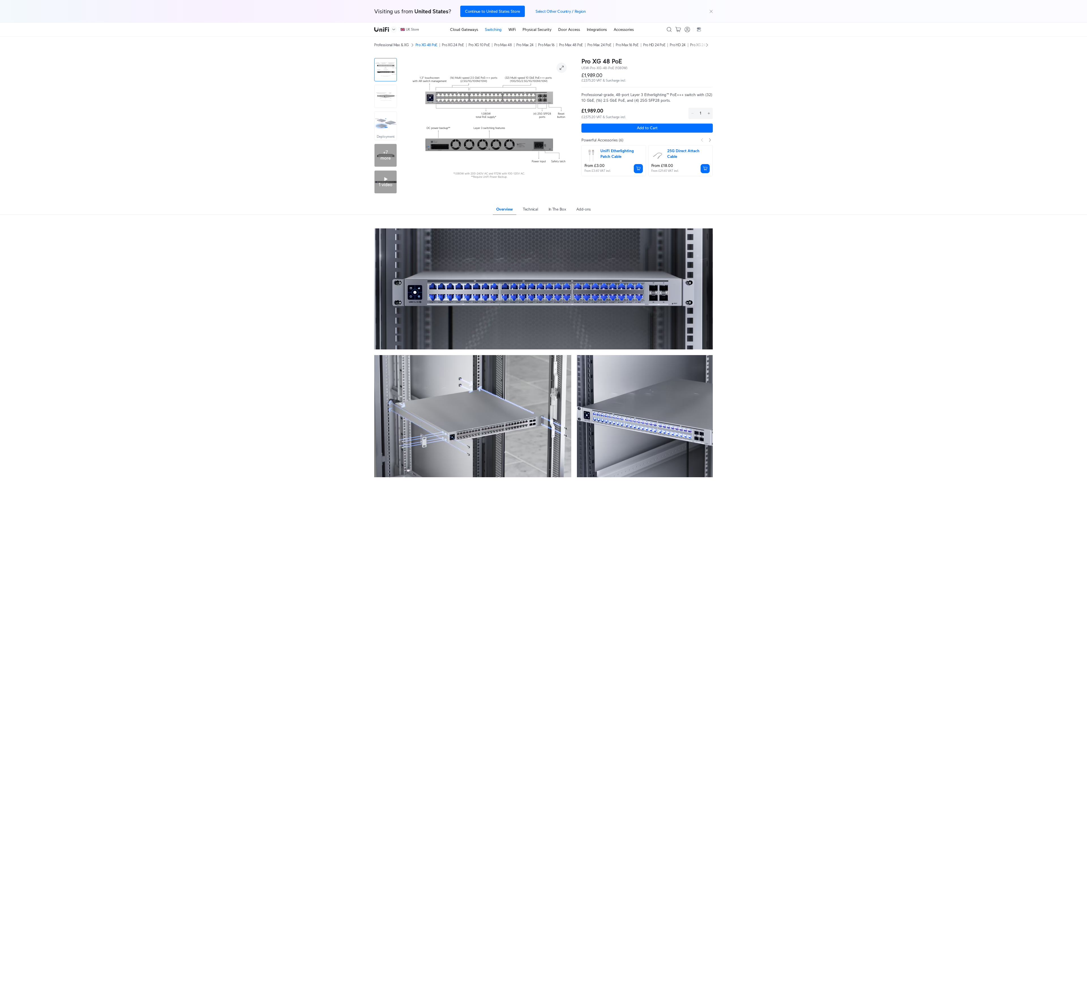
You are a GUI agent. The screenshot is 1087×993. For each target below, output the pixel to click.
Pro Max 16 (546, 45)
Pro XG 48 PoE (427, 45)
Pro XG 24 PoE (453, 45)
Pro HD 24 (678, 45)
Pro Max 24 (525, 45)
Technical (530, 209)
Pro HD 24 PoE (654, 45)
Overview (504, 209)
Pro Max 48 (503, 45)
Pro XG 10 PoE (479, 45)
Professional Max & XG (391, 45)
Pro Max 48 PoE (571, 45)
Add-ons (583, 209)
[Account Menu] (687, 29)
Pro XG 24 (698, 45)
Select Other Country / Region (561, 11)
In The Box (557, 209)
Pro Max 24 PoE (599, 45)
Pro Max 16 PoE (627, 45)
